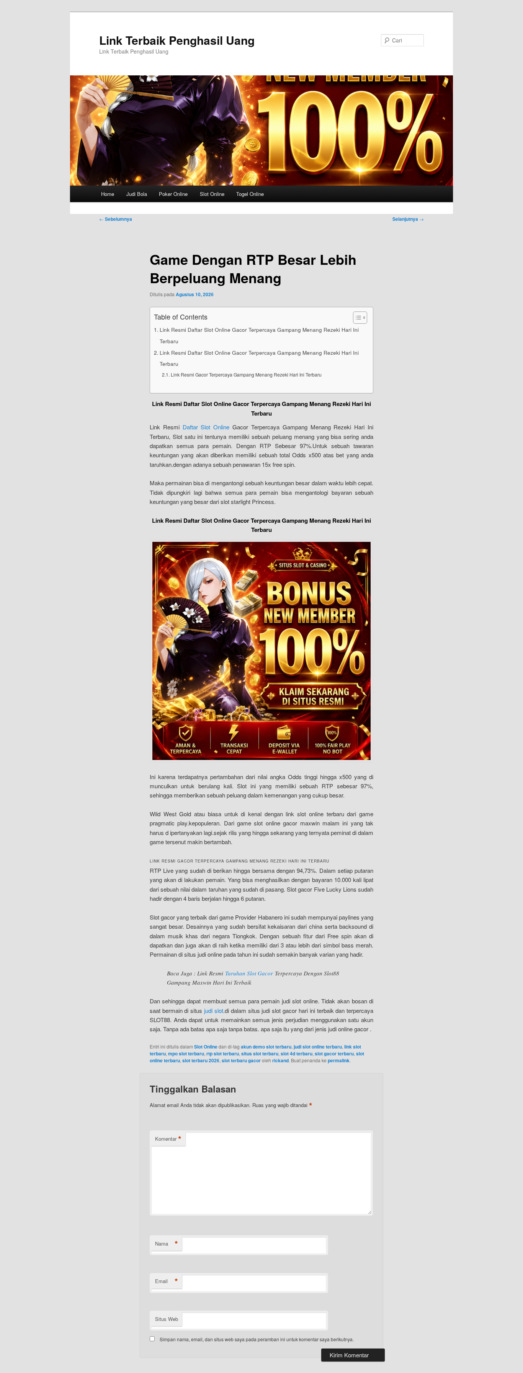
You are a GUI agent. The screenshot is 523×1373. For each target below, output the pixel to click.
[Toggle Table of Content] (356, 317)
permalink (339, 1060)
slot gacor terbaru (334, 1053)
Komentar (168, 1139)
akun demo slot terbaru (266, 1046)
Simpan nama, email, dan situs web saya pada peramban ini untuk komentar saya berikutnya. (257, 1339)
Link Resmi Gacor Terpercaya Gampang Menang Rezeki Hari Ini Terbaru (246, 374)
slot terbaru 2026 (200, 1060)
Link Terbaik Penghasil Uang (177, 40)
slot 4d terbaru (296, 1053)
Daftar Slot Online (206, 427)
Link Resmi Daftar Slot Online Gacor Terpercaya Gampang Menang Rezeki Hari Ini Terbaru (259, 335)
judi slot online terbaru (318, 1046)
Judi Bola (136, 193)
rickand (280, 1060)
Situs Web (166, 1318)
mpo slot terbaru (186, 1053)
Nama (166, 1244)
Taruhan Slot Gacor (249, 973)
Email (166, 1281)
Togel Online (250, 193)
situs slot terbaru (259, 1053)
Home (107, 193)
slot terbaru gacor (241, 1060)
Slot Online (212, 193)
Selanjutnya (408, 218)
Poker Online (173, 193)
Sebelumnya (115, 218)
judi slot (213, 1010)
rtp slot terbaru (222, 1053)
